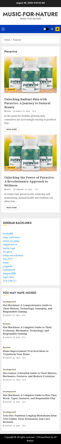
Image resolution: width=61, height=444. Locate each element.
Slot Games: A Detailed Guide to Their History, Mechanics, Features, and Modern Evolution (30, 375)
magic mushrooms (11, 237)
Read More (12, 129)
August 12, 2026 (12, 426)
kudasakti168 (9, 269)
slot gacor (7, 251)
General (11, 89)
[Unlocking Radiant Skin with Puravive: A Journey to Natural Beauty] (30, 74)
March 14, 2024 (23, 111)
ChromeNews (43, 437)
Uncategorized (9, 302)
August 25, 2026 (12, 338)
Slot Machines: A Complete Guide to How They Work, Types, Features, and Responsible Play (30, 397)
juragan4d (7, 266)
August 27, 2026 (12, 315)
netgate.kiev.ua (10, 244)
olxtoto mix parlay (11, 241)
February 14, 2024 (24, 190)
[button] (3, 29)
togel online (8, 277)
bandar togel (9, 248)
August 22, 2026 (12, 380)
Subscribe (57, 29)
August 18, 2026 (12, 402)
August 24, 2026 (12, 358)
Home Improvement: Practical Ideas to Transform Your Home (25, 353)
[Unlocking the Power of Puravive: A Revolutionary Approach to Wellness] (30, 153)
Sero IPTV (8, 259)
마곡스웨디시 (9, 280)
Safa (9, 111)
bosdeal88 (8, 233)
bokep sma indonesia (13, 255)
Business (6, 324)
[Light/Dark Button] (46, 29)
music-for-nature (30, 14)
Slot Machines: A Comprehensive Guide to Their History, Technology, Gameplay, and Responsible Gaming (27, 308)
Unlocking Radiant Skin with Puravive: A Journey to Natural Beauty (27, 103)
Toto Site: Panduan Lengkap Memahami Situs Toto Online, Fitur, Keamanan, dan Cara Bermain (30, 418)
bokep (6, 262)
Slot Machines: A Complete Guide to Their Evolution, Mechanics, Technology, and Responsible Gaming (27, 330)
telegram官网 (9, 273)
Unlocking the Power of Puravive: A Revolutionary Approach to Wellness (29, 181)
